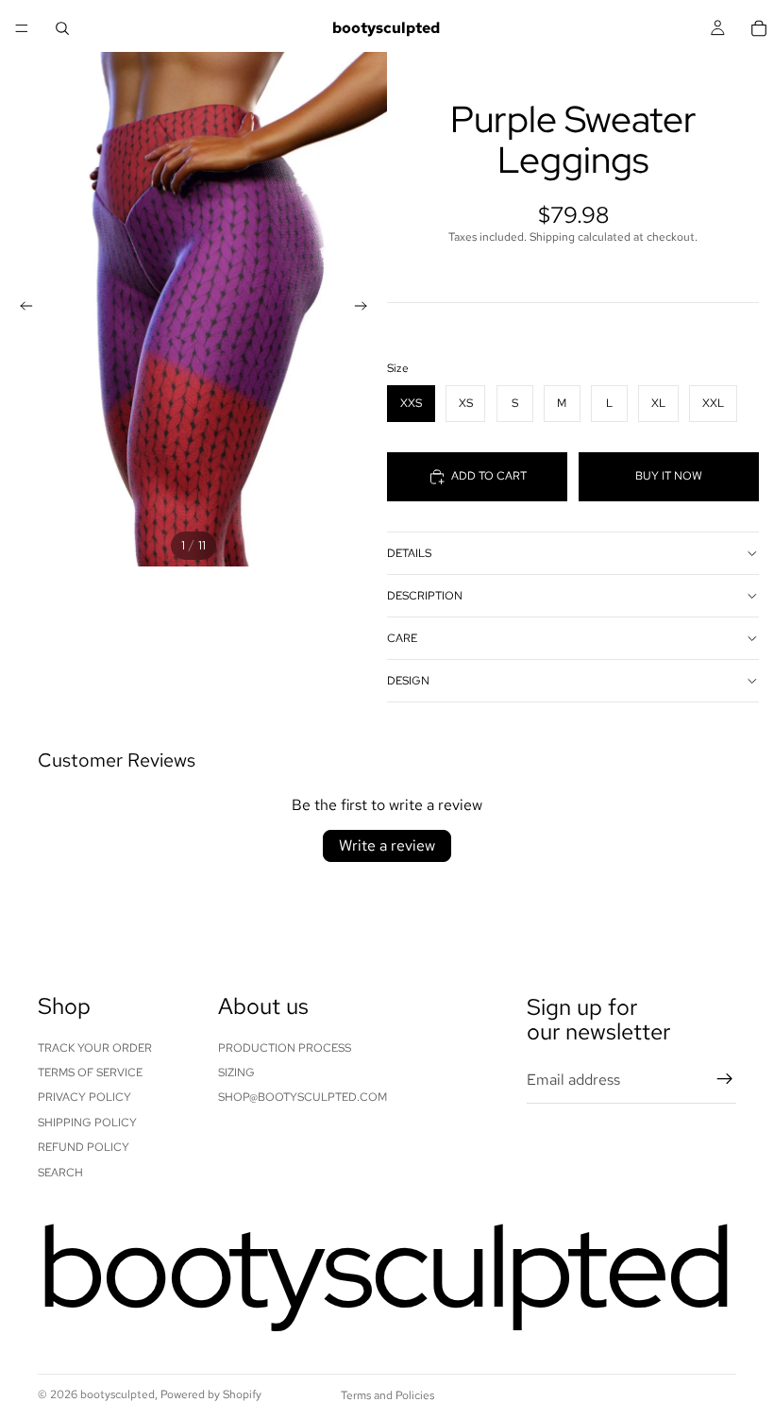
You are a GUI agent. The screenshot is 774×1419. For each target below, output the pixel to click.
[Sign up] (725, 1079)
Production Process (284, 1047)
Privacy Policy (84, 1097)
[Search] (62, 28)
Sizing (236, 1072)
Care (402, 638)
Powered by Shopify (210, 1394)
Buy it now (668, 475)
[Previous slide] (21, 308)
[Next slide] (366, 308)
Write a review (387, 845)
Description (425, 595)
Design (408, 680)
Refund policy (83, 1147)
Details (409, 553)
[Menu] (21, 28)
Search (60, 1171)
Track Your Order (95, 1047)
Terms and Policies (387, 1395)
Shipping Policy (87, 1122)
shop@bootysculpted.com (302, 1097)
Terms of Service (90, 1072)
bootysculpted (117, 1394)
